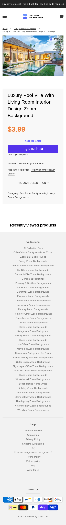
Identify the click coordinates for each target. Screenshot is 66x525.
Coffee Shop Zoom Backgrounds (33, 300)
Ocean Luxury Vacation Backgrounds (33, 357)
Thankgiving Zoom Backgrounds (33, 401)
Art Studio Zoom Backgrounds (33, 287)
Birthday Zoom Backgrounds (33, 388)
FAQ (33, 448)
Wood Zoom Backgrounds (33, 375)
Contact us (33, 435)
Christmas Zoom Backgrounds (33, 291)
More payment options (18, 154)
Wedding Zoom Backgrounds (33, 410)
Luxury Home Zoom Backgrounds (33, 335)
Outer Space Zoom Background (33, 362)
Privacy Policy (33, 439)
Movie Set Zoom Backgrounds (33, 348)
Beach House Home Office (33, 383)
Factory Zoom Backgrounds (33, 309)
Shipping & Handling (33, 443)
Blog (33, 465)
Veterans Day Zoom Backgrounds (33, 405)
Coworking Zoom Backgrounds (33, 305)
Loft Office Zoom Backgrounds (33, 344)
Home (5, 29)
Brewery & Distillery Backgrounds (33, 283)
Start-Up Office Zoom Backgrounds (33, 370)
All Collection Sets (33, 248)
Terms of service (33, 430)
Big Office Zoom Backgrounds (33, 270)
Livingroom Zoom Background (33, 331)
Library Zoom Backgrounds (33, 322)
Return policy (33, 461)
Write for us (33, 470)
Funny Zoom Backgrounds (33, 261)
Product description (32, 183)
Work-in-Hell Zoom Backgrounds (33, 379)
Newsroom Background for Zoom (33, 353)
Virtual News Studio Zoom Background (33, 265)
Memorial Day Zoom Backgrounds (33, 397)
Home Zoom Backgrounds (33, 327)
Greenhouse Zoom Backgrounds (33, 318)
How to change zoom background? (33, 452)
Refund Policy (33, 456)
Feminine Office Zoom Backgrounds (33, 313)
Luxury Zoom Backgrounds (25, 29)
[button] (33, 490)
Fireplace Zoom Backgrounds (33, 296)
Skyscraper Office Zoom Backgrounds (33, 366)
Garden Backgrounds (33, 278)
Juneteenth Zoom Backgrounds (33, 392)
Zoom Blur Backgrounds (33, 256)
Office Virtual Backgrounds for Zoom (33, 252)
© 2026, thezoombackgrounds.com (32, 516)
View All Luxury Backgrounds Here (26, 163)
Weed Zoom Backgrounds (33, 340)
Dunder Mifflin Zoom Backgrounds (33, 274)
